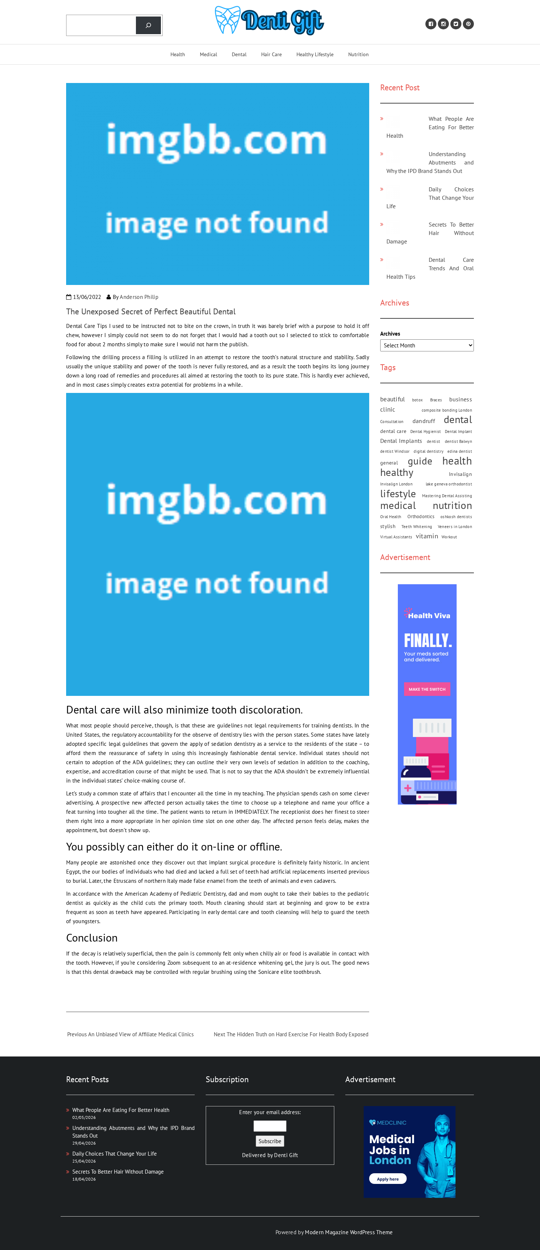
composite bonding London (447, 410)
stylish (388, 526)
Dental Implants (401, 441)
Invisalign (460, 474)
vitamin (427, 536)
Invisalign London (396, 484)
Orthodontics (421, 516)
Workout (449, 536)
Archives (390, 333)
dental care (393, 431)
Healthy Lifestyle (315, 54)
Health (177, 54)
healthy (396, 472)
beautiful (392, 399)
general (389, 462)
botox (417, 399)
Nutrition (358, 54)
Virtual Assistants (396, 536)
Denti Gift (286, 1155)
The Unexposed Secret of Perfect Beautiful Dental (150, 311)
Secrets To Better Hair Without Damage (430, 233)
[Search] (148, 25)
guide (420, 461)
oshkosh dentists (456, 516)
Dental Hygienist (425, 431)
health (457, 460)
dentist (433, 441)
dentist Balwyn (458, 441)
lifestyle (398, 493)
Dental (239, 54)
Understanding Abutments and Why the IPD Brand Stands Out (430, 162)
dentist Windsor (395, 451)
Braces (436, 399)
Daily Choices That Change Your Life (430, 197)
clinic (388, 409)
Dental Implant (458, 431)
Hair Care (271, 54)
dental (458, 419)
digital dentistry (428, 451)
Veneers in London (455, 526)
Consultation (392, 421)
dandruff (424, 421)
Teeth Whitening (417, 526)
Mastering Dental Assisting (447, 495)
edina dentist (459, 451)
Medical (208, 54)
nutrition (452, 505)
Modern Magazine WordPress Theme (349, 1232)
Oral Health (390, 516)
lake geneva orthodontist (449, 484)
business (460, 399)
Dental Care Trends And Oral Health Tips (430, 268)
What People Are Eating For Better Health (430, 127)
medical (398, 505)
